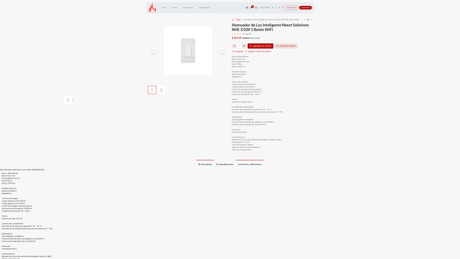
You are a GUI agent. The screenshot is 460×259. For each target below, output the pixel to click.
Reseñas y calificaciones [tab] (251, 164)
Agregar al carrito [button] (261, 45)
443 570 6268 (265, 8)
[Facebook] (272, 7)
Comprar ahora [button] (287, 45)
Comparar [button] (239, 51)
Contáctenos (305, 8)
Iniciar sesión (292, 8)
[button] (256, 8)
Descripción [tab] (206, 164)
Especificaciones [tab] (225, 164)
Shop (238, 19)
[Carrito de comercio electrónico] (247, 8)
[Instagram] (282, 7)
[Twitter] (276, 7)
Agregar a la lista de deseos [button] (259, 51)
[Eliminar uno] (234, 46)
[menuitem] (164, 8)
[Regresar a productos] (307, 20)
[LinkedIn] (279, 7)
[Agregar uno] (244, 46)
